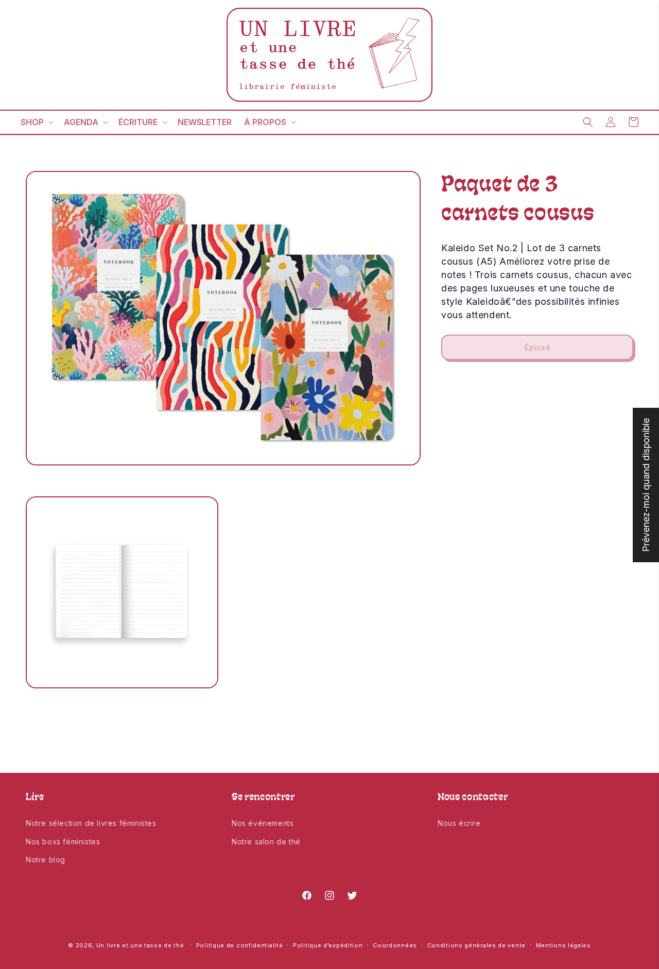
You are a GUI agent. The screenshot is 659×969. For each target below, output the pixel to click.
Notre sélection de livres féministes (91, 823)
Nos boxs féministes (63, 841)
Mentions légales (563, 945)
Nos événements (262, 823)
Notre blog (45, 859)
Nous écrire (459, 823)
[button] (36, 122)
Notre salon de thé (266, 841)
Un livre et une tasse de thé (140, 945)
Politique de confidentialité (239, 945)
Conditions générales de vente (476, 945)
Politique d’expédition (327, 945)
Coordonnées (395, 945)
